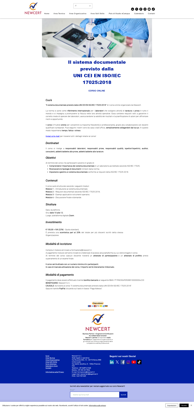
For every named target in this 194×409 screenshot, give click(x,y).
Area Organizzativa (53, 360)
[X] (136, 9)
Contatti (48, 368)
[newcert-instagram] (145, 9)
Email (72, 390)
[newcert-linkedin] (132, 9)
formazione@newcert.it (81, 250)
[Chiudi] (191, 405)
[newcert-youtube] (149, 9)
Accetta (184, 405)
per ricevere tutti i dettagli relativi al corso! (78, 136)
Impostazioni (171, 405)
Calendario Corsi (52, 366)
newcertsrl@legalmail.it (89, 374)
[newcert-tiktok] (153, 9)
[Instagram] (128, 362)
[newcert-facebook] (140, 9)
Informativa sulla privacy (97, 405)
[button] (98, 304)
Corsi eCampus (51, 364)
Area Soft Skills (51, 362)
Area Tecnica (50, 358)
